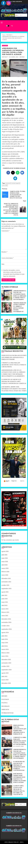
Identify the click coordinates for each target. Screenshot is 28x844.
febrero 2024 (5, 653)
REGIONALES (5, 706)
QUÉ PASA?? (5, 57)
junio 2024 (5, 639)
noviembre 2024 (6, 622)
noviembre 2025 (6, 582)
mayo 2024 (5, 642)
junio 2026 (5, 558)
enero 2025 (5, 615)
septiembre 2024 (7, 629)
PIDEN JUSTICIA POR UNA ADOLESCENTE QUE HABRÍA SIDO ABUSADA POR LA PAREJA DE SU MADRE (14, 357)
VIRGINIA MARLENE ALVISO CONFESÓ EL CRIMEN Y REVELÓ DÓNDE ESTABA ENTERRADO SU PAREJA (7, 307)
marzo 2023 (5, 680)
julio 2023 (4, 676)
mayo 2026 (5, 561)
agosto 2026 (5, 551)
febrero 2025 (5, 612)
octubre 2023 (5, 666)
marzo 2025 (5, 609)
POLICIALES (4, 45)
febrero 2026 (5, 571)
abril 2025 (5, 605)
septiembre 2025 (7, 588)
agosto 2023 (5, 673)
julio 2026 (4, 555)
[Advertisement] (20, 26)
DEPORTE (4, 696)
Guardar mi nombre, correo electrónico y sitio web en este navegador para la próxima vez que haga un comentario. (13, 273)
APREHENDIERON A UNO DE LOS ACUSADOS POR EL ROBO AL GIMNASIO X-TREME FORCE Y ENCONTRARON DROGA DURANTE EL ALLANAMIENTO (7, 295)
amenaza (8, 183)
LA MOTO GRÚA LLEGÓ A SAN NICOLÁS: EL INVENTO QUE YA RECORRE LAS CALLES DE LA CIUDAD (7, 790)
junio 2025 (5, 599)
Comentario (5, 231)
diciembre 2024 (6, 619)
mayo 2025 (5, 602)
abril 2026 (5, 565)
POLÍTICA (4, 703)
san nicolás (4, 185)
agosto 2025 (5, 592)
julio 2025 (4, 595)
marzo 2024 (5, 649)
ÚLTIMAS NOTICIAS (7, 713)
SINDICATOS (5, 709)
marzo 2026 (5, 568)
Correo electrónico (8, 258)
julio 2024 (4, 636)
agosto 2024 (5, 632)
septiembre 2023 (7, 670)
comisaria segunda (15, 183)
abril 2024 (5, 646)
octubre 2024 (5, 626)
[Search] (12, 25)
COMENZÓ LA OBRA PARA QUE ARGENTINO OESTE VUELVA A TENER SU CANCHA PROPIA (14, 365)
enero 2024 (5, 656)
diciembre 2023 (6, 659)
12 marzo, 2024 (14, 57)
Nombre (4, 252)
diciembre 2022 (6, 683)
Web (3, 264)
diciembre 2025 (6, 578)
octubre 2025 (5, 585)
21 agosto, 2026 (19, 746)
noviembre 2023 (6, 663)
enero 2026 (5, 575)
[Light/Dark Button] (7, 26)
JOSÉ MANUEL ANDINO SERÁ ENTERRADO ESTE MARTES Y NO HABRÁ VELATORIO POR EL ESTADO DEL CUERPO (14, 389)
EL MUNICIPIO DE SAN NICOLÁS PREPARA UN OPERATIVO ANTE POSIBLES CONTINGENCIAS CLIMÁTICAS (14, 381)
